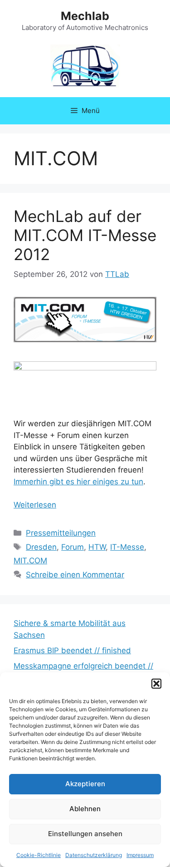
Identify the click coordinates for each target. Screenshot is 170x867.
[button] (156, 683)
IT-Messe (127, 547)
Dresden (41, 547)
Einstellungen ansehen (85, 833)
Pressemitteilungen (61, 532)
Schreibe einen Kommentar (75, 574)
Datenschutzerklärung (93, 855)
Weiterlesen (35, 504)
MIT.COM (30, 560)
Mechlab (85, 16)
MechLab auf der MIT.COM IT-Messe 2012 (85, 235)
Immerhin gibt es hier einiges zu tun (78, 481)
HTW (97, 547)
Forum (72, 547)
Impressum (140, 855)
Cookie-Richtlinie (38, 855)
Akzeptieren (85, 783)
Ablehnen (85, 808)
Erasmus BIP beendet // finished (72, 650)
